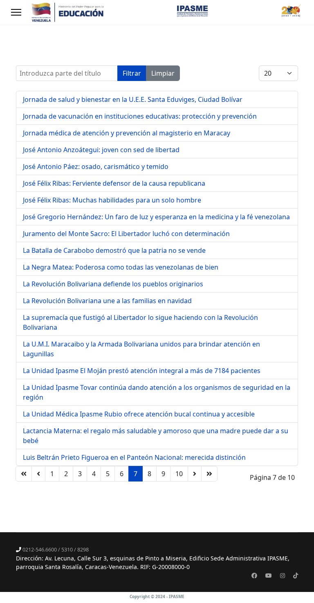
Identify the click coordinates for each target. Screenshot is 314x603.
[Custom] (295, 575)
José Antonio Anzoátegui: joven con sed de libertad (101, 149)
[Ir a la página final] (209, 474)
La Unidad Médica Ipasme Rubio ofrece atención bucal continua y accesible (139, 414)
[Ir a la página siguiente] (195, 474)
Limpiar (163, 73)
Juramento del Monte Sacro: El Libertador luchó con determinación (126, 233)
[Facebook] (254, 575)
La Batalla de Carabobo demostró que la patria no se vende (114, 250)
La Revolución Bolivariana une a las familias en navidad (107, 300)
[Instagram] (282, 575)
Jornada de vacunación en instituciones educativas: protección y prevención (140, 116)
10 (179, 473)
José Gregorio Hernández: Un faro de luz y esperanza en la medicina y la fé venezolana (156, 216)
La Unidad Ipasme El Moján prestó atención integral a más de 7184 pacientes (141, 370)
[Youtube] (268, 575)
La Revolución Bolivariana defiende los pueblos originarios (113, 283)
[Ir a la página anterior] (38, 474)
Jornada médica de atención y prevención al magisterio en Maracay (126, 132)
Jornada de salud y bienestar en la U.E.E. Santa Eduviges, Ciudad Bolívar (132, 99)
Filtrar (132, 73)
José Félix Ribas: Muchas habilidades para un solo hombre (112, 200)
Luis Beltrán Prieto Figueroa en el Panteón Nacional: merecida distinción (134, 457)
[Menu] (16, 12)
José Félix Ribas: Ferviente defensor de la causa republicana (114, 183)
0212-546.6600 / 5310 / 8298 (55, 549)
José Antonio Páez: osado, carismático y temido (95, 166)
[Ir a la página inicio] (24, 474)
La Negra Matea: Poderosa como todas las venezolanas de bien (120, 267)
